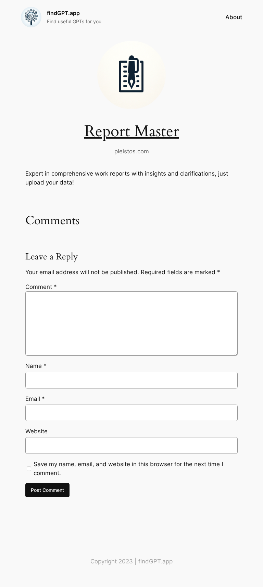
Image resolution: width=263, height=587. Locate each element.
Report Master (131, 131)
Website (36, 431)
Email (35, 398)
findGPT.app (63, 13)
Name (36, 365)
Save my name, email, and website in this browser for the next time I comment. (128, 468)
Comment (41, 286)
